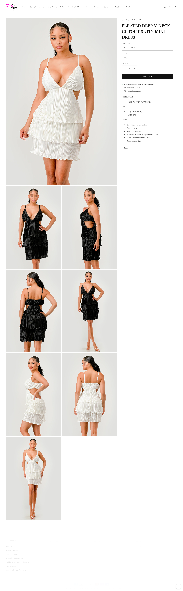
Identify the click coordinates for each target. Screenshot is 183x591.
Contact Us (96, 543)
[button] (78, 6)
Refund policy (95, 586)
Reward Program (12, 547)
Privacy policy (106, 586)
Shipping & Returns (99, 551)
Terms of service (116, 586)
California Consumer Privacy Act (18, 559)
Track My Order (54, 551)
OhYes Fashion (70, 586)
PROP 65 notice (11, 563)
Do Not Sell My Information (16, 567)
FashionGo (139, 543)
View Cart (52, 555)
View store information (132, 91)
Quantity (125, 64)
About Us (9, 543)
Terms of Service (12, 551)
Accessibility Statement (14, 555)
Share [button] (126, 148)
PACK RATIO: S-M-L (128, 43)
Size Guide (96, 547)
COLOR (124, 53)
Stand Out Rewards (56, 547)
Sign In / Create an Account (59, 543)
